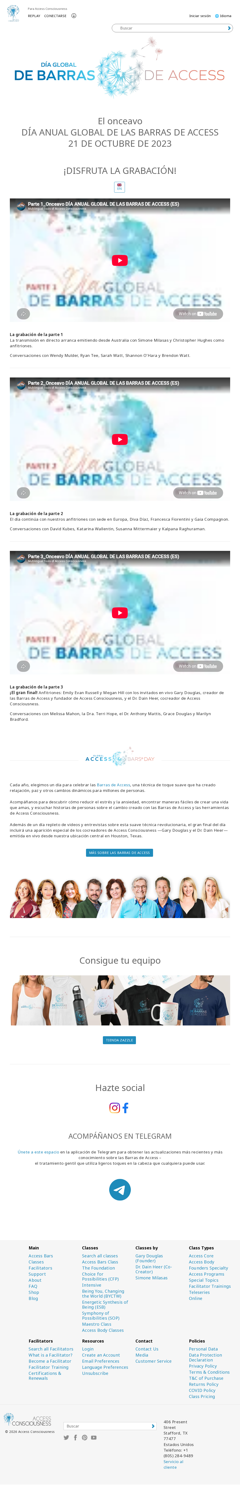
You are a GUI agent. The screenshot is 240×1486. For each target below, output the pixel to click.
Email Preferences (100, 1361)
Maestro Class (96, 1324)
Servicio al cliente (174, 1464)
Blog (33, 1298)
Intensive (91, 1285)
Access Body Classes (103, 1330)
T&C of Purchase (206, 1378)
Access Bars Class (100, 1261)
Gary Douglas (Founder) (149, 1258)
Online (195, 1298)
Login (88, 1349)
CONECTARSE (55, 16)
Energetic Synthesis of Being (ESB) (105, 1305)
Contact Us (146, 1349)
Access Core (201, 1255)
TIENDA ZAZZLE (119, 1040)
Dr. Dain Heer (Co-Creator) (153, 1269)
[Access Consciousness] (13, 13)
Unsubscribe (95, 1373)
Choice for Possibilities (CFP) (100, 1276)
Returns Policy (203, 1384)
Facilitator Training (48, 1367)
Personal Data (203, 1349)
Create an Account (101, 1355)
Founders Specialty (208, 1268)
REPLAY (34, 16)
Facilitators (40, 1268)
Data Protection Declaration (205, 1357)
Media (141, 1355)
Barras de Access (113, 784)
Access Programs (206, 1274)
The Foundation (98, 1268)
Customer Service (153, 1361)
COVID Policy (202, 1390)
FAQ (33, 1286)
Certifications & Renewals (45, 1376)
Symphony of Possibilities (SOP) (100, 1316)
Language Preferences (105, 1367)
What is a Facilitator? (50, 1355)
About (35, 1280)
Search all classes (100, 1255)
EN (119, 188)
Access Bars (41, 1255)
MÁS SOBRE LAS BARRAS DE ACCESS (119, 852)
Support (37, 1274)
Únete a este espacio (38, 1152)
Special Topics (203, 1280)
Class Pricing (202, 1396)
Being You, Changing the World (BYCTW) (103, 1294)
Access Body (201, 1261)
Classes (36, 1261)
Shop (34, 1292)
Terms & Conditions (209, 1372)
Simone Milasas (151, 1277)
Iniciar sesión (200, 16)
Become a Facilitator (50, 1361)
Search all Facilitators (51, 1349)
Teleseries (199, 1292)
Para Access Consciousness (47, 9)
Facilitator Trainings (210, 1286)
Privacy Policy (203, 1366)
